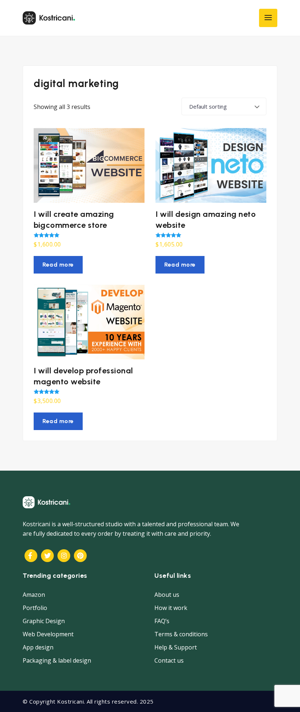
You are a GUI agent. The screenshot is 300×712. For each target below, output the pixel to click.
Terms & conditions (181, 634)
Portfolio (35, 608)
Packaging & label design (57, 660)
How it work (170, 608)
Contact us (169, 660)
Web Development (48, 634)
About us (166, 595)
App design (38, 647)
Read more (58, 264)
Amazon (34, 595)
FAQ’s (161, 621)
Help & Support (175, 647)
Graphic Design (44, 621)
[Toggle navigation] (268, 18)
